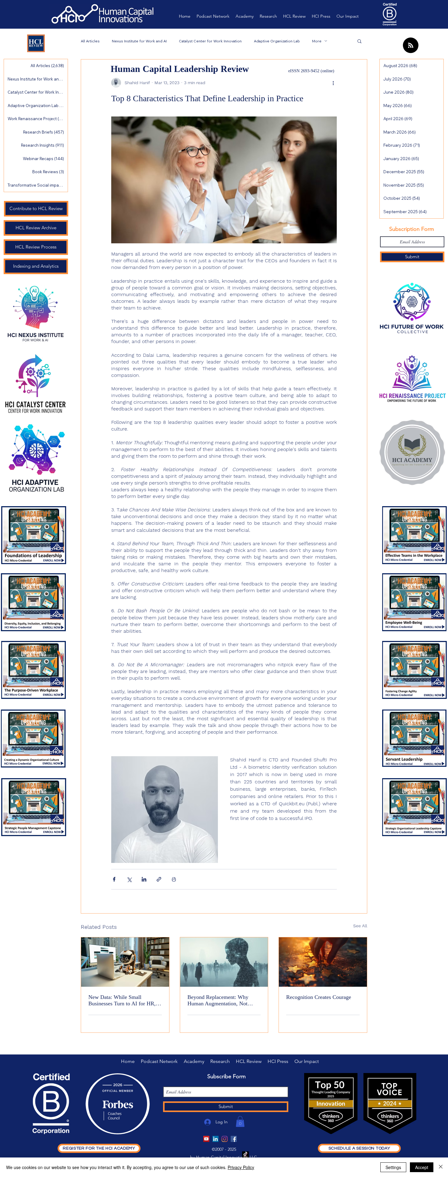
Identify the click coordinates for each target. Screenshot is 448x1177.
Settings (393, 1167)
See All (360, 925)
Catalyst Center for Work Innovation (210, 41)
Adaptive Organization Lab (277, 41)
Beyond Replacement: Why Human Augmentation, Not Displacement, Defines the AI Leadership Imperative (220, 1000)
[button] (359, 40)
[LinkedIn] (215, 1139)
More (317, 41)
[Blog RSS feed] (410, 46)
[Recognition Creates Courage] (323, 962)
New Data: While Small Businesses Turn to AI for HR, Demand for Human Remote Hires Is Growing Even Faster (122, 1000)
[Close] (440, 1167)
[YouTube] (206, 1139)
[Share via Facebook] (114, 879)
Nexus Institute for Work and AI (139, 41)
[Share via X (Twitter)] (129, 879)
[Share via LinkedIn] (144, 879)
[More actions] (333, 82)
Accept (421, 1167)
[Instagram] (225, 1139)
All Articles (90, 41)
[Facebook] (234, 1139)
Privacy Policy (241, 1167)
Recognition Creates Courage (318, 997)
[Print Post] (174, 879)
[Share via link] (159, 879)
